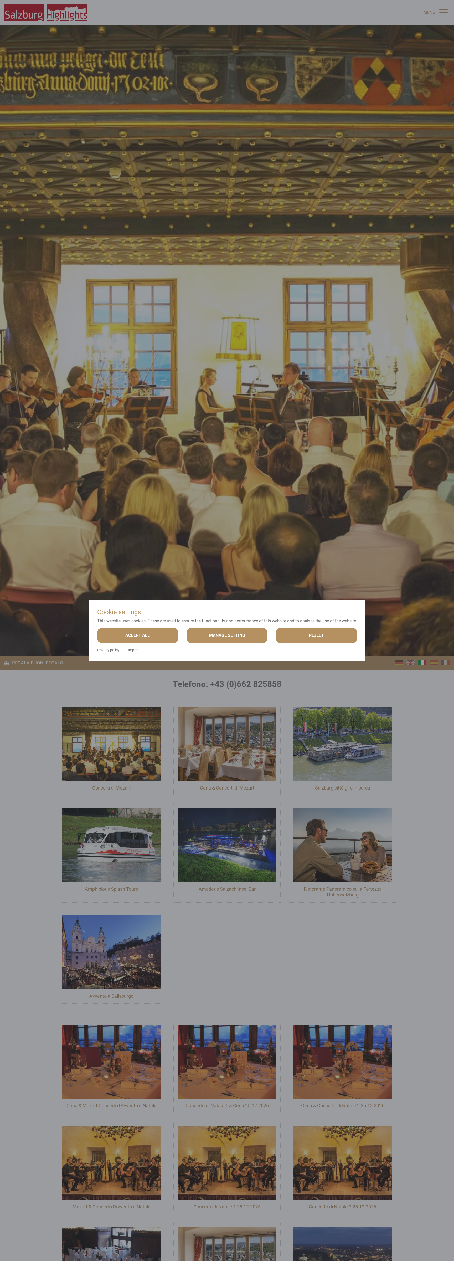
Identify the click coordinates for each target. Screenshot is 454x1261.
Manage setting (227, 635)
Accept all (137, 635)
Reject (316, 635)
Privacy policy (108, 650)
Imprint (134, 650)
